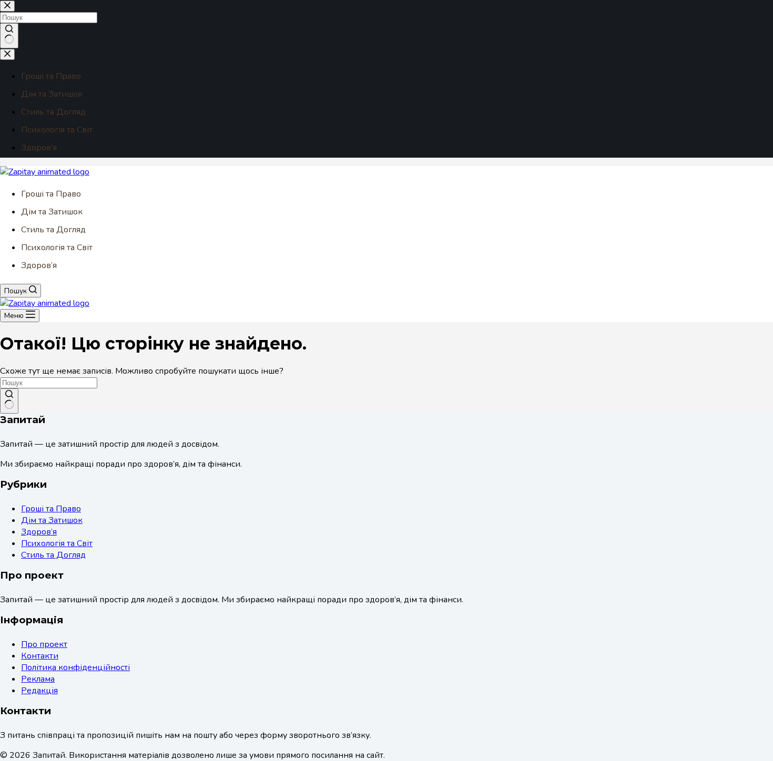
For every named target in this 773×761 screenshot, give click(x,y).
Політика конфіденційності (75, 667)
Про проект (44, 644)
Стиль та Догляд (53, 229)
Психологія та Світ (57, 247)
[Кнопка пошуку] (9, 401)
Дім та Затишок (52, 212)
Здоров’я (39, 265)
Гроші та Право (51, 194)
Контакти (39, 656)
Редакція (39, 690)
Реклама (38, 679)
